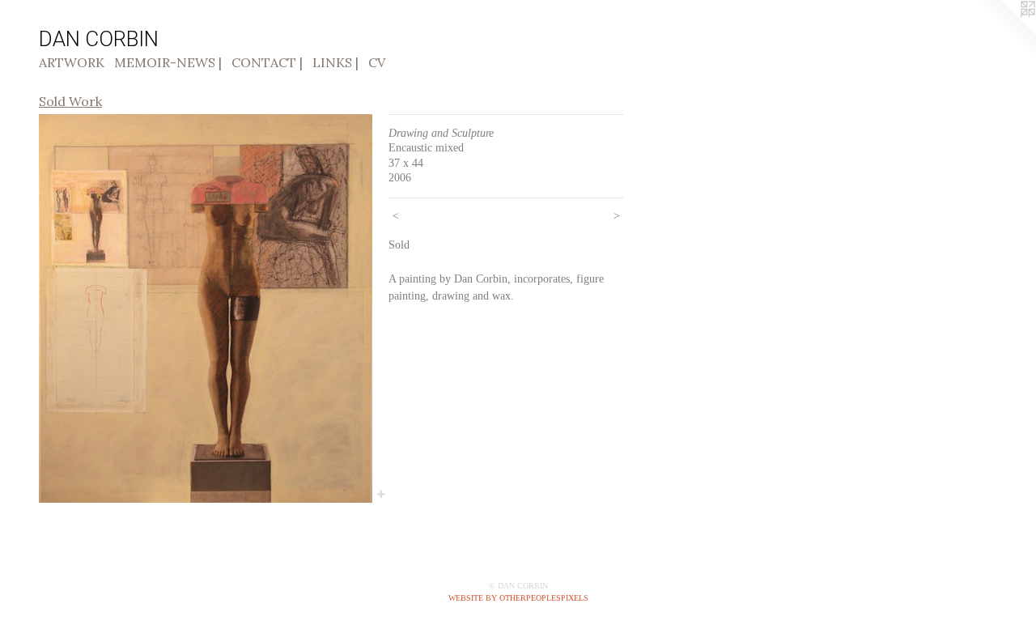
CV (376, 62)
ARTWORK (71, 62)
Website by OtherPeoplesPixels (518, 597)
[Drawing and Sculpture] (205, 308)
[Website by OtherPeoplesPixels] (1003, 32)
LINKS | (335, 62)
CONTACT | (267, 62)
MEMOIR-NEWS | (168, 62)
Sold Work (70, 101)
